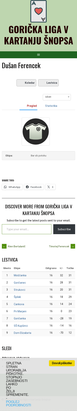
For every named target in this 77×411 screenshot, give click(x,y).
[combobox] (57, 96)
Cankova (19, 304)
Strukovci (19, 289)
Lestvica (52, 82)
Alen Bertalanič (14, 246)
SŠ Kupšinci (21, 325)
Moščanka (20, 275)
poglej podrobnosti (18, 403)
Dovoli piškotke (62, 363)
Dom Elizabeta (22, 332)
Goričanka (20, 318)
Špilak (17, 296)
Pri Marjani (20, 311)
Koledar (30, 82)
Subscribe (64, 229)
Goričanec (20, 282)
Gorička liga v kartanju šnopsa (38, 34)
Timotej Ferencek (61, 246)
